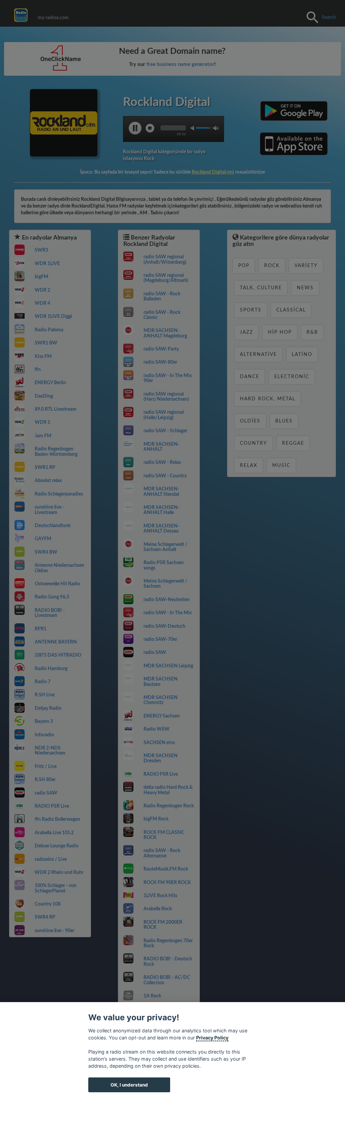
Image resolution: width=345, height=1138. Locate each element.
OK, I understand (129, 1085)
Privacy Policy (212, 1037)
